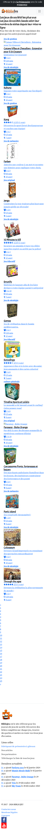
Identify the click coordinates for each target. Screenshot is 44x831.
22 (1, 672)
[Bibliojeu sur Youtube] (22, 825)
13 (1, 644)
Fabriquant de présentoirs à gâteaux (18, 746)
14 (1, 647)
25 (1, 681)
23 (1, 675)
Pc (2, 767)
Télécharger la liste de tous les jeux (17, 758)
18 (1, 659)
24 (1, 678)
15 (1, 650)
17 (1, 656)
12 (1, 641)
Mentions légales (9, 812)
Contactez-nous (8, 809)
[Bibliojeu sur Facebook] (22, 820)
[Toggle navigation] (39, 11)
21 (1, 669)
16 (1, 653)
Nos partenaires (8, 754)
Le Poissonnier (23, 2)
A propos (5, 815)
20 (1, 666)
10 (1, 635)
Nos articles (6, 750)
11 (1, 638)
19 (1, 663)
